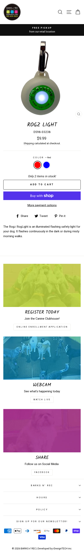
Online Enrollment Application (42, 327)
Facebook (42, 472)
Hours (42, 497)
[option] (42, 30)
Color (42, 157)
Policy (42, 509)
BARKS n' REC (42, 485)
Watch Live (42, 400)
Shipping (29, 143)
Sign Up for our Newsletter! (42, 521)
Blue (46, 165)
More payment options (42, 205)
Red (37, 165)
